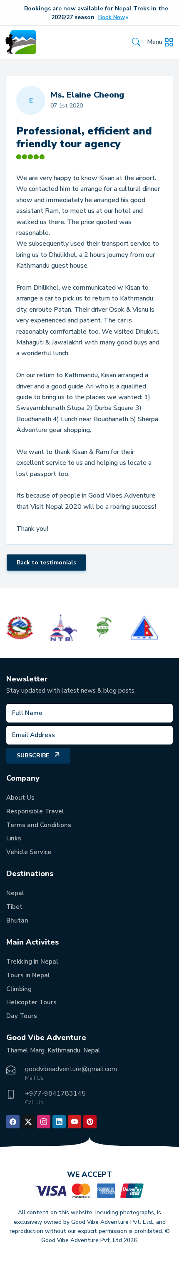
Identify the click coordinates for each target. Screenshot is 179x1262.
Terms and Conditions (38, 825)
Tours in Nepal (28, 975)
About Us (20, 797)
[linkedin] (59, 1121)
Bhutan (17, 920)
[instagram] (43, 1121)
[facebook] (13, 1121)
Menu (154, 42)
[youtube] (74, 1121)
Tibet (14, 907)
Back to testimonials (46, 562)
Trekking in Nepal (32, 961)
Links (13, 838)
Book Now (111, 17)
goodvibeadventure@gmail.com (71, 1069)
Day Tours (21, 1016)
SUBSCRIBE (33, 755)
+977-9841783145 (55, 1093)
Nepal (15, 893)
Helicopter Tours (31, 1002)
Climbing (19, 989)
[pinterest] (90, 1121)
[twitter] (28, 1121)
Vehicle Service (28, 852)
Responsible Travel (35, 811)
